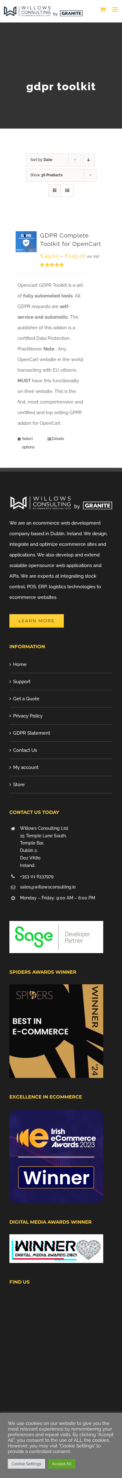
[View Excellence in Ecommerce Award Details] (56, 1115)
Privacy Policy (28, 716)
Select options (28, 443)
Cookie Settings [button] (26, 1463)
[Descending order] (89, 160)
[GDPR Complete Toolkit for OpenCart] (26, 241)
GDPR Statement (31, 733)
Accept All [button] (62, 1463)
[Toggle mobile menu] (115, 9)
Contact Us (25, 750)
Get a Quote (26, 699)
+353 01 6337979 (36, 876)
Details (58, 439)
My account (25, 767)
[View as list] (67, 190)
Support (21, 681)
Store (19, 784)
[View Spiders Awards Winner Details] (56, 989)
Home (20, 664)
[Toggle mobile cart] (103, 9)
